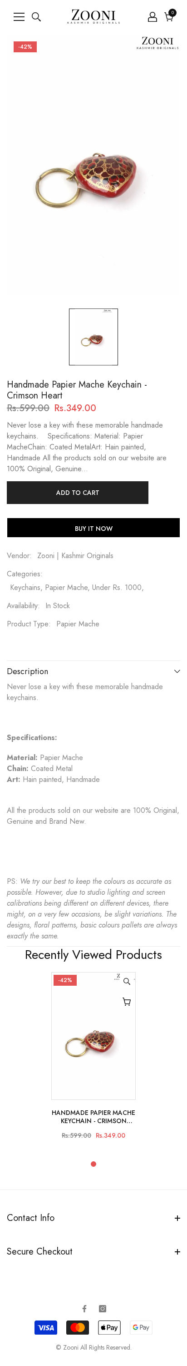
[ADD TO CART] (126, 1001)
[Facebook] (84, 1308)
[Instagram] (102, 1308)
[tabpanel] (93, 1059)
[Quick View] (126, 981)
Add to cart (77, 492)
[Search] (36, 16)
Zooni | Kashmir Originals (75, 555)
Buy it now (94, 528)
